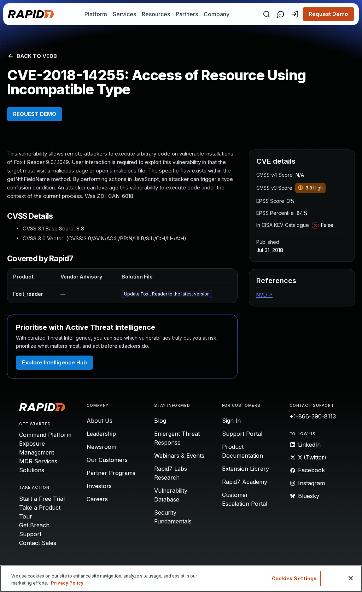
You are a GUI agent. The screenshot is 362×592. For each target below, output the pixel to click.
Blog (160, 420)
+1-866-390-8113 (313, 416)
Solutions (31, 470)
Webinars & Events (179, 455)
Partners (187, 14)
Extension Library (245, 468)
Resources (156, 14)
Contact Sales (37, 542)
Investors (99, 486)
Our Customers (107, 459)
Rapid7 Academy (244, 481)
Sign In (231, 420)
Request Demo (328, 14)
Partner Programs (111, 472)
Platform (95, 14)
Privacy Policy (67, 583)
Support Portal (242, 433)
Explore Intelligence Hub (54, 362)
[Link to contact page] (280, 14)
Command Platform (45, 434)
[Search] (266, 14)
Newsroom (101, 446)
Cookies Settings (294, 578)
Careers (97, 499)
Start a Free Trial (42, 498)
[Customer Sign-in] (294, 14)
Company (216, 14)
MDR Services (38, 461)
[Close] (350, 578)
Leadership (101, 433)
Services (124, 14)
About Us (99, 420)
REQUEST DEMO (34, 114)
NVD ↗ (264, 295)
